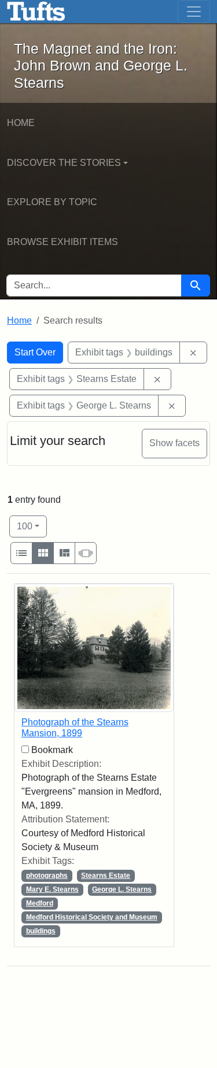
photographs (47, 876)
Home (21, 123)
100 (32, 526)
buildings (41, 931)
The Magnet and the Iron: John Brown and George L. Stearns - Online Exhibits (36, 12)
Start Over (35, 352)
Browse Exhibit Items (62, 242)
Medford (39, 903)
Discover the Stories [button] (64, 163)
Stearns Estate (105, 876)
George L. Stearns (122, 889)
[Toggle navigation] (194, 11)
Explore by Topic (52, 202)
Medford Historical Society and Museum (91, 917)
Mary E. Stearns (52, 889)
